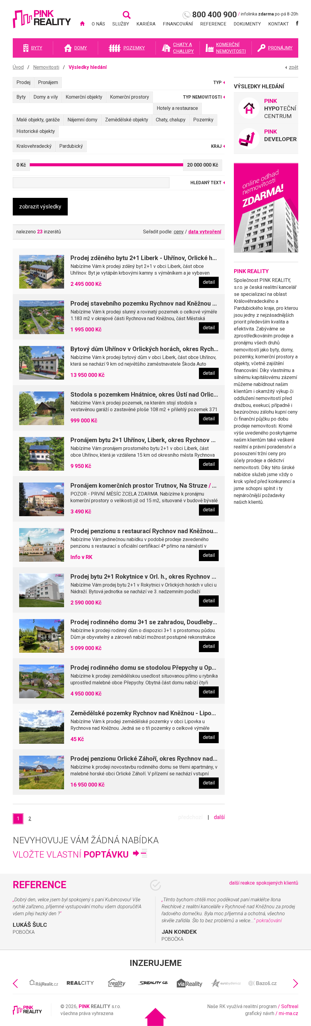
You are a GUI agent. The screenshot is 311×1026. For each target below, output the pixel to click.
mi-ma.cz (288, 1013)
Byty (21, 97)
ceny (179, 232)
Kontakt (278, 24)
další (219, 817)
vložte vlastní (71, 854)
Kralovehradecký (34, 146)
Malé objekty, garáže (38, 120)
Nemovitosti (46, 67)
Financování (178, 24)
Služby (120, 24)
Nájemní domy (82, 120)
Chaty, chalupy (171, 120)
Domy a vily (45, 97)
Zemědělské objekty (126, 120)
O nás (98, 24)
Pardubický (71, 146)
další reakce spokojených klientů (263, 883)
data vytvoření (204, 232)
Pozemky (203, 120)
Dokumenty (247, 24)
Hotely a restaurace (177, 108)
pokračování (269, 920)
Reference (213, 24)
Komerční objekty (84, 97)
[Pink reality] (42, 22)
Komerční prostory (129, 97)
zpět (293, 67)
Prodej (23, 82)
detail (209, 282)
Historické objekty (35, 131)
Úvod (18, 67)
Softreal (289, 1006)
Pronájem (48, 82)
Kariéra (146, 24)
